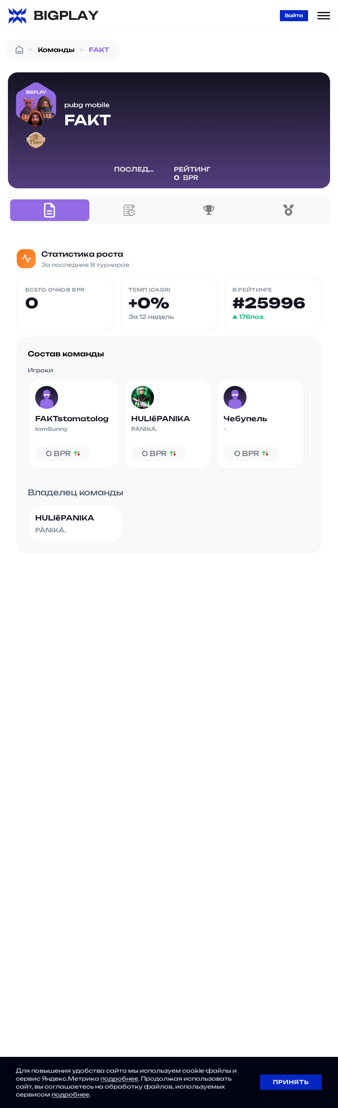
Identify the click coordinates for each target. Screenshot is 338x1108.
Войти (294, 15)
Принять (291, 1082)
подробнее (119, 1078)
